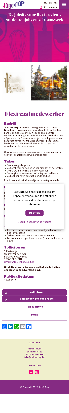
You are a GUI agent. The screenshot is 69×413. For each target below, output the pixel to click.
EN (50, 2)
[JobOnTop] (15, 4)
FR (55, 2)
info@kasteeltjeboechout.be (19, 261)
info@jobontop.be (34, 357)
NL (45, 2)
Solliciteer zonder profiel (37, 299)
